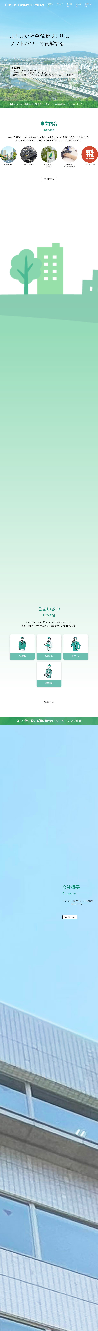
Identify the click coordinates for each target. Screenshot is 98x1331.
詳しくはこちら (49, 179)
